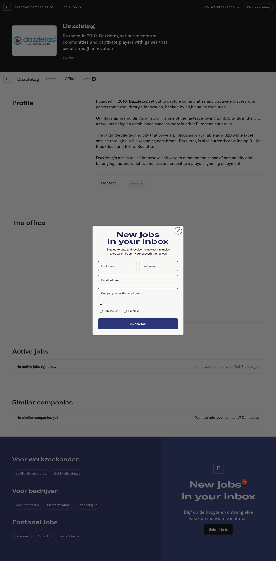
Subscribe (138, 323)
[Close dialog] (178, 230)
